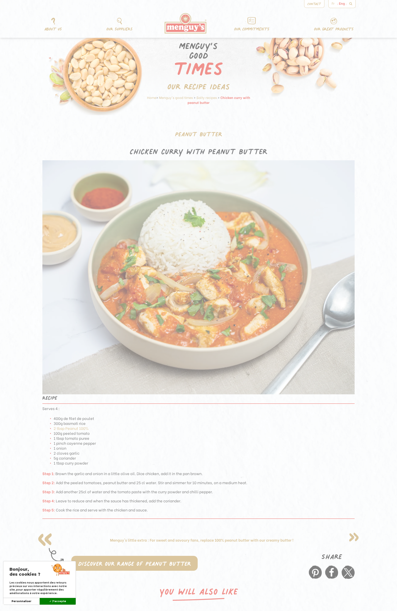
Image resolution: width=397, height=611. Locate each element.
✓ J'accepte (57, 601)
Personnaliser (21, 601)
